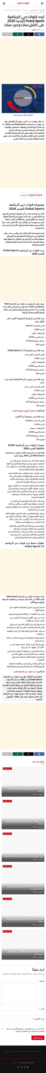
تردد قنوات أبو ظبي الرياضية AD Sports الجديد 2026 (25, 790)
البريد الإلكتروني (38, 1019)
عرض (24, 195)
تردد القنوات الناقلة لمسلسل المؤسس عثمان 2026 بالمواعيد (25, 887)
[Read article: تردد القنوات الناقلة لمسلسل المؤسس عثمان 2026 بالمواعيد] (23, 879)
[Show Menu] (42, 3)
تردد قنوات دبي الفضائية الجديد (25, 671)
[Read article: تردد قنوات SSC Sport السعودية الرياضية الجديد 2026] (23, 912)
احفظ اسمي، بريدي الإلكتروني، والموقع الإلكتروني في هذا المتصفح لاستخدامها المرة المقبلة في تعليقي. (25, 1030)
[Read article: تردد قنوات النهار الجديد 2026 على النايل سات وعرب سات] (23, 944)
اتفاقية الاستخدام (36, 1051)
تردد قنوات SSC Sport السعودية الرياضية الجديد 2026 (24, 920)
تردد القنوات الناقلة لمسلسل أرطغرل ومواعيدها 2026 (24, 822)
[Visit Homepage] (23, 3)
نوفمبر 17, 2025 (37, 957)
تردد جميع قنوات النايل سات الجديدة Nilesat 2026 (23, 856)
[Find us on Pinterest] (27, 1067)
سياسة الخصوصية (23, 1051)
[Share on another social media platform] (7, 34)
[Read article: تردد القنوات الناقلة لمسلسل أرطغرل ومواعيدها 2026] (23, 814)
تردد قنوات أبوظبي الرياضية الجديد (24, 410)
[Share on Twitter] (28, 34)
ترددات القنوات (34, 10)
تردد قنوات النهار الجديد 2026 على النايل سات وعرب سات (25, 953)
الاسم (41, 1009)
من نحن (13, 1051)
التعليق (41, 981)
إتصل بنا (6, 1051)
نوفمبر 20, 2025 (37, 892)
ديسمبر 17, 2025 (22, 30)
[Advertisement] (23, 61)
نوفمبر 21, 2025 (37, 794)
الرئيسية (42, 10)
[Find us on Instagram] (22, 1067)
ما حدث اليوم (36, 30)
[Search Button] (4, 3)
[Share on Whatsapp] (18, 34)
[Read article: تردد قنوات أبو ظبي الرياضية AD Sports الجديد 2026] (23, 781)
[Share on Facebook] (39, 34)
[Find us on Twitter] (25, 1067)
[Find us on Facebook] (18, 1067)
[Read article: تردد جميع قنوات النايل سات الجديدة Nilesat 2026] (23, 846)
